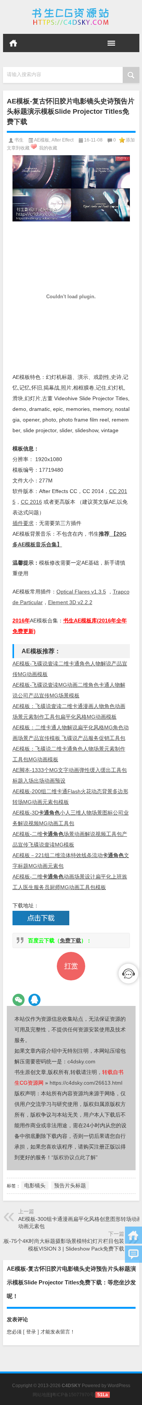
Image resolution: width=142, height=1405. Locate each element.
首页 (13, 43)
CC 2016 (31, 502)
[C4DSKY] (71, 17)
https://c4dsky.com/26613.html (86, 1083)
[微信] (18, 1000)
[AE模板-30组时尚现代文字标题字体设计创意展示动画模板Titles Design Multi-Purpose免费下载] (71, 188)
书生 (18, 140)
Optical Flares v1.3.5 (81, 592)
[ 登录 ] (31, 1332)
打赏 (71, 966)
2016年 (21, 620)
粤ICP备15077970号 (73, 1394)
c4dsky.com (81, 1061)
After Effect (62, 140)
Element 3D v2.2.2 (70, 602)
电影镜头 (34, 1185)
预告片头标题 (70, 1185)
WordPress (119, 1385)
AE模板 (41, 140)
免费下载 (70, 940)
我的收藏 (48, 148)
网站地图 (42, 1394)
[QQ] (34, 1000)
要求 (23, 523)
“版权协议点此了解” (74, 1157)
